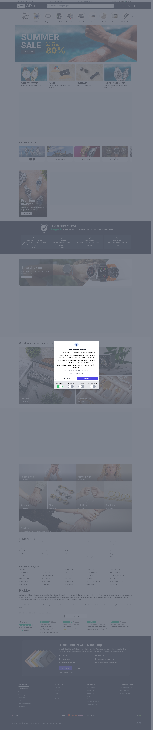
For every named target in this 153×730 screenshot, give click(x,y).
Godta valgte (66, 378)
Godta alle (87, 378)
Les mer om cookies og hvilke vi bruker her (76, 370)
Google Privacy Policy (76, 373)
